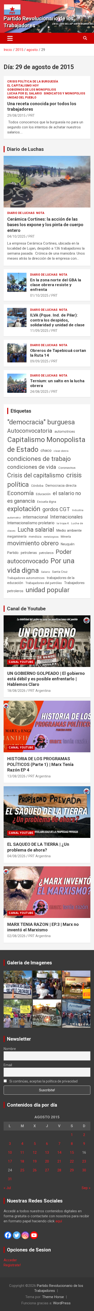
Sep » (86, 1188)
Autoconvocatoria (29, 430)
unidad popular (48, 590)
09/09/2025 (39, 361)
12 (35, 1152)
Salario (45, 572)
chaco (46, 450)
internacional (35, 516)
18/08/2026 (16, 691)
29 (72, 1170)
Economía (20, 493)
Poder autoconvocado (39, 556)
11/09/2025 (39, 331)
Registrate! (12, 1265)
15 (72, 1152)
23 (84, 1161)
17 (10, 1161)
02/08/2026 (16, 936)
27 (47, 1170)
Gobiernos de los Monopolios (31, 89)
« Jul (7, 1188)
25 (22, 1170)
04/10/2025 (16, 236)
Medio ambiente (69, 530)
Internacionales (66, 517)
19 (35, 1161)
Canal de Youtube (26, 609)
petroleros (46, 553)
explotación (23, 509)
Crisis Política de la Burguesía (32, 81)
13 (47, 1152)
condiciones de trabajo (39, 458)
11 (22, 1152)
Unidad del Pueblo (21, 97)
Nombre (10, 1049)
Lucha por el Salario (24, 93)
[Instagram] (25, 1235)
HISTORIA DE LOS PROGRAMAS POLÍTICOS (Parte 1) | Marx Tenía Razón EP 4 (40, 764)
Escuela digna (46, 501)
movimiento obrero (33, 543)
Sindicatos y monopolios (64, 93)
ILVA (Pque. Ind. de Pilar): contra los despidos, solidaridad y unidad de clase (57, 320)
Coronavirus (66, 468)
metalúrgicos (51, 536)
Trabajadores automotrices (26, 578)
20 (47, 1161)
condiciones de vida (31, 467)
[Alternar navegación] (10, 38)
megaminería (17, 536)
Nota (40, 213)
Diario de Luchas (25, 149)
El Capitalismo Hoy (23, 85)
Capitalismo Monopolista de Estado (46, 444)
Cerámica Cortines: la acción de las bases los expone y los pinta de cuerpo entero (45, 225)
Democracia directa (61, 485)
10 (10, 1152)
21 (59, 1161)
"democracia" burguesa (41, 422)
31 (10, 1179)
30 (84, 1170)
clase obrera (61, 451)
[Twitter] (16, 1235)
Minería (66, 536)
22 (72, 1161)
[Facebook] (8, 1235)
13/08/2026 (16, 776)
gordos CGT (56, 509)
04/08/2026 (16, 856)
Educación (43, 494)
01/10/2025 (39, 295)
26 (35, 1170)
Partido (13, 553)
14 (59, 1152)
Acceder (10, 1260)
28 (59, 1170)
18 (22, 1161)
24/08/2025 (39, 391)
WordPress (62, 1303)
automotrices (64, 431)
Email (8, 1065)
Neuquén (67, 544)
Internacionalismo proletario (30, 523)
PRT (31, 115)
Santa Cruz (59, 572)
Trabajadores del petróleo (43, 583)
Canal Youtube (21, 662)
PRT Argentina (39, 691)
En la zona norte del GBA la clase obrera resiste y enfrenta (55, 285)
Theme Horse (53, 1297)
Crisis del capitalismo (35, 475)
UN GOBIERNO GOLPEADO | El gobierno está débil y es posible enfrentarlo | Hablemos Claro (46, 679)
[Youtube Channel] (34, 1235)
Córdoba (37, 485)
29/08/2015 (16, 115)
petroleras (29, 553)
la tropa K (63, 523)
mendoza (35, 536)
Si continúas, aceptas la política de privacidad (43, 1081)
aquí (58, 1221)
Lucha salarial (36, 529)
